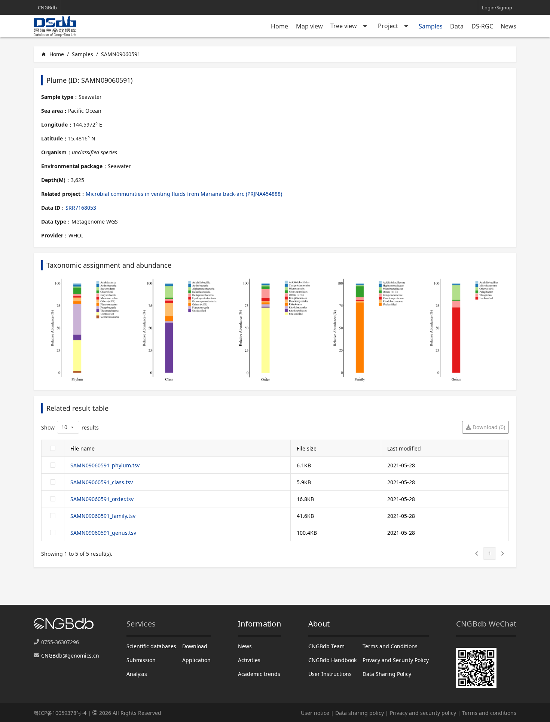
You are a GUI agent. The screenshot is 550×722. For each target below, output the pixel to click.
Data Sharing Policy (387, 673)
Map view (309, 26)
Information (259, 624)
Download (194, 646)
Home (279, 26)
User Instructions (330, 673)
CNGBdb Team (326, 646)
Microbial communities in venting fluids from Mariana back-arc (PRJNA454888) (184, 193)
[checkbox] (53, 448)
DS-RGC (482, 26)
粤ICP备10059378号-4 (60, 712)
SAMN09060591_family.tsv (102, 515)
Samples (431, 26)
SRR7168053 (80, 207)
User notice (315, 712)
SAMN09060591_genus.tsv (103, 532)
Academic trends (259, 673)
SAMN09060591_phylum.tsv (105, 465)
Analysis (136, 673)
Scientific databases (151, 646)
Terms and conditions (489, 712)
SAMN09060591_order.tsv (102, 499)
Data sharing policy (359, 712)
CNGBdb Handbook (332, 660)
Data (457, 26)
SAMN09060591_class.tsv (101, 482)
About (319, 624)
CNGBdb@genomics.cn (70, 655)
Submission (141, 660)
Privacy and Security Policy (396, 660)
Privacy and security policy (423, 712)
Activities (249, 660)
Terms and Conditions (390, 646)
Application (196, 660)
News (508, 26)
